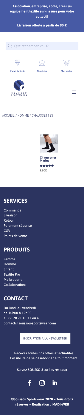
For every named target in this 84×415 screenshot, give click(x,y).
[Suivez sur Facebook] (29, 383)
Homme (10, 264)
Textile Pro (12, 274)
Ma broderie (13, 279)
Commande (13, 210)
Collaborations (15, 285)
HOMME (23, 115)
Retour (9, 220)
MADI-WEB (60, 404)
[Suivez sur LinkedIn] (54, 383)
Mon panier (66, 71)
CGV (7, 231)
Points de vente (15, 236)
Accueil (8, 115)
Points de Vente (17, 71)
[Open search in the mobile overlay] (42, 46)
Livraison (10, 215)
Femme (9, 259)
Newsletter (42, 71)
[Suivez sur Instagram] (42, 383)
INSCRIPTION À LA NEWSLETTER (45, 338)
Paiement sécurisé (18, 225)
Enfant (9, 269)
